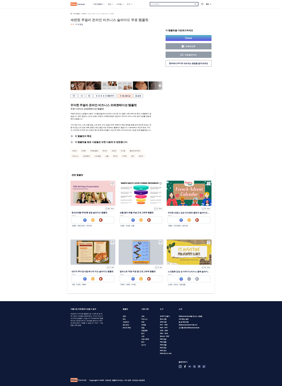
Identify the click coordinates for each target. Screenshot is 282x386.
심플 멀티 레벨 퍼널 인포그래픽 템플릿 (137, 212)
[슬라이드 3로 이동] (109, 85)
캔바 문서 (126, 325)
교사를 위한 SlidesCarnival (189, 328)
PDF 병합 (163, 342)
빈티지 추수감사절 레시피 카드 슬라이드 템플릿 (92, 271)
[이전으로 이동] (72, 85)
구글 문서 (126, 322)
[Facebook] (184, 366)
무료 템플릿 (76, 14)
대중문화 (144, 330)
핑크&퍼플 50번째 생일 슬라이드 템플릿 (89, 212)
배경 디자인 (81, 226)
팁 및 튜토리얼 (184, 322)
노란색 (170, 284)
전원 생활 (182, 284)
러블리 (74, 226)
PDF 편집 (163, 339)
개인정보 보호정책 (138, 380)
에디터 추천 (127, 328)
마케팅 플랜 (94, 151)
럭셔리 (74, 151)
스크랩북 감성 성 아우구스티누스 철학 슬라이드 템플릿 (192, 271)
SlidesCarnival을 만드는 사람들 (190, 316)
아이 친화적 (177, 226)
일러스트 (185, 226)
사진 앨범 (98, 156)
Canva (83, 14)
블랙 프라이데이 (135, 151)
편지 (142, 342)
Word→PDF (164, 336)
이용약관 (108, 380)
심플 (107, 156)
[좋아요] (73, 96)
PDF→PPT (164, 328)
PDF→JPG (164, 333)
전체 (124, 316)
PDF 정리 (163, 350)
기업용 (122, 226)
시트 (142, 336)
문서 (142, 333)
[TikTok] (203, 366)
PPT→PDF (164, 325)
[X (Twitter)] (194, 366)
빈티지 (176, 284)
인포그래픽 (145, 339)
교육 (142, 316)
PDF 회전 (163, 348)
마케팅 (83, 151)
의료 (142, 322)
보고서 (143, 345)
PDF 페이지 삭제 (165, 353)
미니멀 (123, 151)
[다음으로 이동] (160, 85)
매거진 (105, 151)
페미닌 (141, 156)
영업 (142, 328)
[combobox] (174, 4)
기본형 (122, 284)
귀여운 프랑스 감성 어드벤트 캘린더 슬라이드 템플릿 (191, 212)
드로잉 (78, 284)
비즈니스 (75, 156)
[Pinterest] (199, 366)
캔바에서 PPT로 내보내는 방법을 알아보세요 (188, 63)
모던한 (114, 151)
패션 (132, 156)
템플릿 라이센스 (118, 380)
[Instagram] (180, 366)
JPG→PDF (164, 330)
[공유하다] (81, 96)
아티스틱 (89, 226)
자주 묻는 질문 (184, 319)
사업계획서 (86, 156)
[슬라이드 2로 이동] (93, 85)
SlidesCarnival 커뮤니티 (188, 325)
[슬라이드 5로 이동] (140, 85)
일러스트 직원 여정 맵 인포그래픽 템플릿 (138, 271)
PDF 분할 (163, 345)
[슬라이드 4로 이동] (125, 85)
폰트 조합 (163, 319)
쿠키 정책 (127, 380)
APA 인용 (163, 322)
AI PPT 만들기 (165, 316)
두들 (73, 284)
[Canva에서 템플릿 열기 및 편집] (189, 38)
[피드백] (89, 96)
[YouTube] (189, 366)
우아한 (124, 156)
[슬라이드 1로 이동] (78, 85)
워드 (124, 319)
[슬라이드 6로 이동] (156, 85)
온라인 (115, 156)
